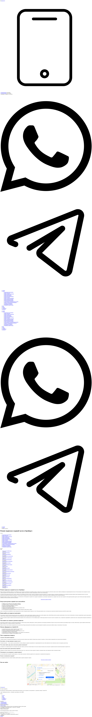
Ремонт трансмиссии (5, 537)
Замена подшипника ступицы (7, 564)
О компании (4, 698)
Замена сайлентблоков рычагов (7, 569)
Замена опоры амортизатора (7, 559)
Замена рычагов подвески (6, 573)
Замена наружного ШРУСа (6, 585)
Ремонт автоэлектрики (6, 538)
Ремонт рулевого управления (7, 536)
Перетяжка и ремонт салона (6, 546)
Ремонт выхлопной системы (7, 539)
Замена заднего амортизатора (7, 557)
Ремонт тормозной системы (6, 541)
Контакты (4, 699)
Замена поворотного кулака (6, 583)
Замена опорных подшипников (7, 581)
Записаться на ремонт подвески (46, 599)
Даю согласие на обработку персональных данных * (10, 714)
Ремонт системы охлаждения (7, 540)
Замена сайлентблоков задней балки (8, 571)
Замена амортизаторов (6, 552)
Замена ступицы (5, 566)
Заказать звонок (3, 705)
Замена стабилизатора (5, 576)
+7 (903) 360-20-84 (3, 93)
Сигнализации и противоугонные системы (9, 543)
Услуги (3, 695)
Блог (3, 696)
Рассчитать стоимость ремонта (46, 659)
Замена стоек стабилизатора (6, 578)
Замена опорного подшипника (7, 561)
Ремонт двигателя (5, 535)
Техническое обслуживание (6, 534)
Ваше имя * (2, 712)
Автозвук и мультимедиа (6, 545)
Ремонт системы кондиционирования (8, 544)
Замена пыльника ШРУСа (6, 554)
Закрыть (1, 716)
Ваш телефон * (2, 713)
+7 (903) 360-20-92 (3, 92)
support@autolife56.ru (3, 703)
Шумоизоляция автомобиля (6, 542)
